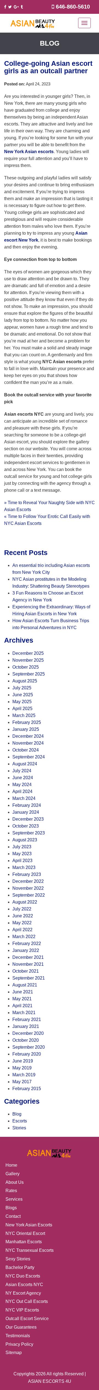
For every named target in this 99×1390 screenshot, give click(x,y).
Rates (11, 1190)
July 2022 (21, 909)
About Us (15, 1182)
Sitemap (14, 1352)
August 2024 (24, 763)
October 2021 (25, 971)
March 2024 (23, 798)
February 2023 (26, 874)
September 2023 (28, 833)
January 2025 (25, 729)
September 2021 (28, 978)
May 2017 (22, 1081)
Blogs (11, 1207)
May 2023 (22, 853)
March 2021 (23, 1012)
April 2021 (22, 1005)
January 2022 (25, 950)
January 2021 (25, 1026)
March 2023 (23, 867)
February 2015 (26, 1088)
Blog (16, 1114)
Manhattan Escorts (24, 1241)
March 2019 (23, 1074)
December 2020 (28, 1033)
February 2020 (26, 1054)
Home (11, 1165)
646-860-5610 (73, 7)
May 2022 (22, 922)
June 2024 (22, 777)
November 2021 (28, 964)
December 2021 (28, 957)
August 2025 (24, 681)
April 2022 (22, 929)
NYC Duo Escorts (23, 1276)
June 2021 (22, 992)
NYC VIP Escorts (22, 1310)
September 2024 (28, 757)
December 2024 (28, 736)
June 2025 (22, 694)
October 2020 (25, 1040)
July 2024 (21, 770)
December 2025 (28, 653)
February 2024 (26, 805)
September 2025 (28, 674)
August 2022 (24, 902)
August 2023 (24, 839)
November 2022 (28, 888)
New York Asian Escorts (29, 1225)
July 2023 (21, 846)
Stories (19, 1127)
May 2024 (22, 784)
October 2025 (25, 667)
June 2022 (22, 915)
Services (14, 1199)
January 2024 (25, 812)
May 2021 (22, 998)
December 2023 (28, 819)
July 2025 (21, 687)
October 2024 (25, 750)
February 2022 (26, 943)
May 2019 (22, 1068)
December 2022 (28, 881)
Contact (13, 1216)
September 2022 (28, 895)
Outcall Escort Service (27, 1318)
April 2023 (22, 860)
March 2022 (23, 936)
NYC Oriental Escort (25, 1233)
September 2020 (28, 1047)
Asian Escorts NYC (24, 1284)
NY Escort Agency (23, 1293)
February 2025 (26, 722)
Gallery (13, 1173)
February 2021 (26, 1019)
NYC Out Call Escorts (27, 1301)
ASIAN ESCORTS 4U (49, 1381)
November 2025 (28, 660)
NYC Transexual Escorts (30, 1250)
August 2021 (24, 985)
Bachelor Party (20, 1267)
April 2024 (22, 791)
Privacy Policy (19, 1344)
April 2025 (22, 708)
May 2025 (22, 701)
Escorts (19, 1121)
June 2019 (22, 1061)
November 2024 (28, 743)
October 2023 (25, 826)
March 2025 (23, 715)
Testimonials (18, 1335)
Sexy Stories (18, 1259)
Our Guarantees (21, 1327)
